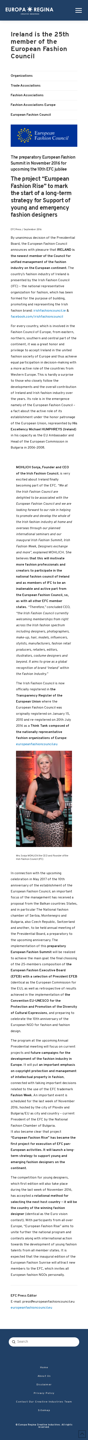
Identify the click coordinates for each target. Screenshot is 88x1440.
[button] (78, 10)
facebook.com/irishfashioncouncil (37, 317)
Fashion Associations (27, 95)
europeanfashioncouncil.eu (36, 744)
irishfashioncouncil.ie (49, 311)
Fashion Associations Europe (33, 105)
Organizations (22, 76)
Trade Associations (26, 86)
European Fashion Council (31, 115)
